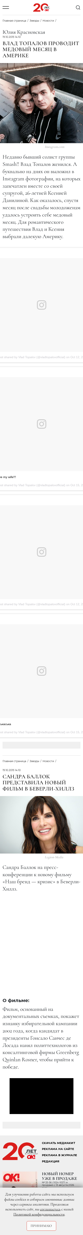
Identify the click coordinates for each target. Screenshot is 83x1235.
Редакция (51, 1161)
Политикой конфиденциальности (38, 1214)
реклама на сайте (58, 1149)
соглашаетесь (50, 1209)
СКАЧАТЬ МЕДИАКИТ (58, 1143)
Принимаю (41, 1226)
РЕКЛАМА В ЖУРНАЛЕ (59, 1155)
